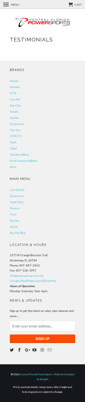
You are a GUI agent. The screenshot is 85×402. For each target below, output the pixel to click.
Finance (14, 208)
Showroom (17, 196)
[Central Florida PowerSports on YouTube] (34, 349)
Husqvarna (17, 124)
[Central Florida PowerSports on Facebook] (19, 349)
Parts (13, 214)
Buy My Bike (18, 233)
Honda (14, 81)
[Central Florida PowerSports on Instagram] (42, 349)
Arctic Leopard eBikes (23, 160)
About (14, 226)
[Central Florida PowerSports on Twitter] (12, 349)
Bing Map (50, 281)
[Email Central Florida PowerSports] (50, 349)
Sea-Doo (15, 105)
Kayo (13, 167)
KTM (13, 93)
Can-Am (15, 99)
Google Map (18, 281)
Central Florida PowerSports (36, 374)
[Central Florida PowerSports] (42, 22)
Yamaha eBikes (19, 154)
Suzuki (14, 111)
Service (14, 220)
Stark (13, 142)
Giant (13, 148)
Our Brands (17, 190)
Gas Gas (15, 130)
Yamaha (15, 87)
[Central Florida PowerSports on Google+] (27, 349)
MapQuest (35, 281)
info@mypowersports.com (27, 275)
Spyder (14, 117)
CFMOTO (16, 136)
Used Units (17, 202)
